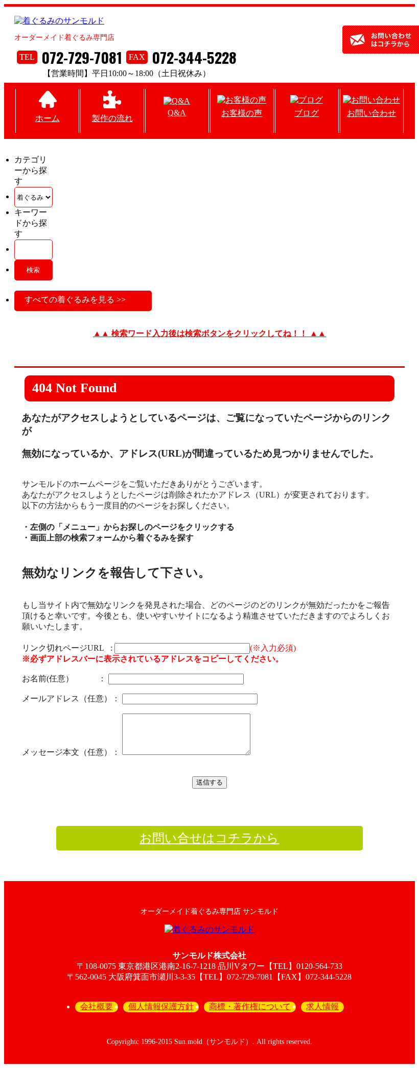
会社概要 (96, 1006)
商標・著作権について (250, 1006)
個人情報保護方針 (161, 1006)
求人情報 (322, 1006)
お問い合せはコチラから (209, 838)
